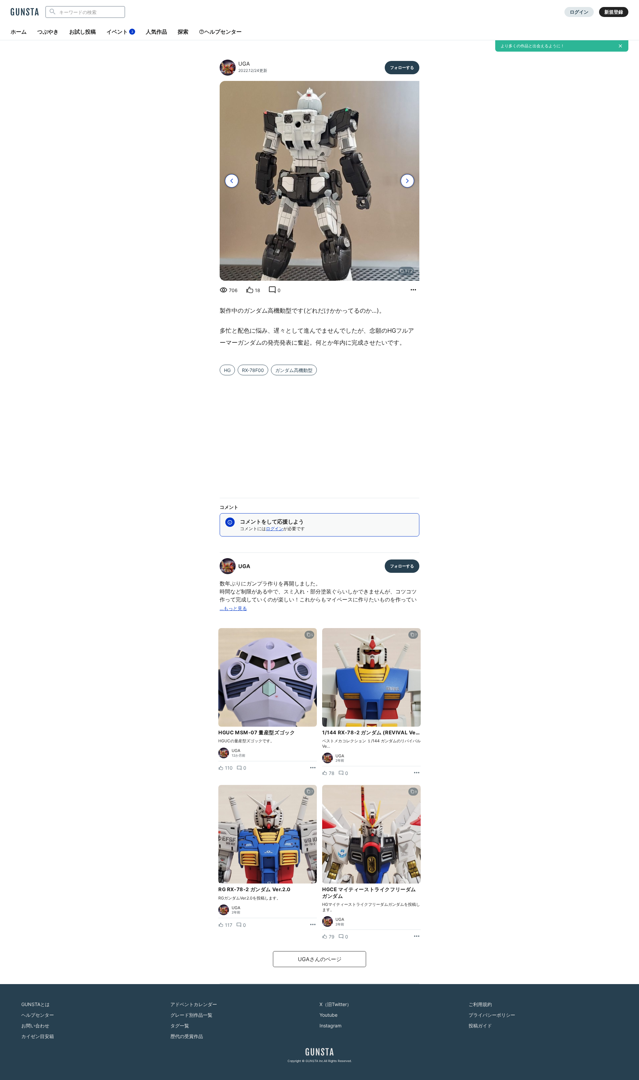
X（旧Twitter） (335, 1004)
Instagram (330, 1025)
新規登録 (613, 12)
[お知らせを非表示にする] (620, 46)
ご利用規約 (480, 1004)
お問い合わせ (35, 1025)
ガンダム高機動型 (294, 370)
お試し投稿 (82, 31)
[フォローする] (402, 67)
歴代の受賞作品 (186, 1036)
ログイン (579, 12)
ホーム (19, 31)
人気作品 (156, 31)
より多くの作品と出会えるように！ (532, 45)
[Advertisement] (319, 435)
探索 (183, 31)
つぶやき (48, 31)
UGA (244, 63)
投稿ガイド (480, 1025)
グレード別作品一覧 (191, 1015)
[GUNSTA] (25, 12)
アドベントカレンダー (193, 1004)
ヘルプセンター (223, 31)
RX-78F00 (253, 370)
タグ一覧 (179, 1025)
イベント (119, 31)
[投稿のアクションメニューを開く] (313, 768)
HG (227, 370)
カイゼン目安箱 (37, 1036)
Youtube (328, 1015)
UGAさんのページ (319, 959)
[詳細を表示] (413, 290)
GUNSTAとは (35, 1004)
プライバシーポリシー (492, 1015)
